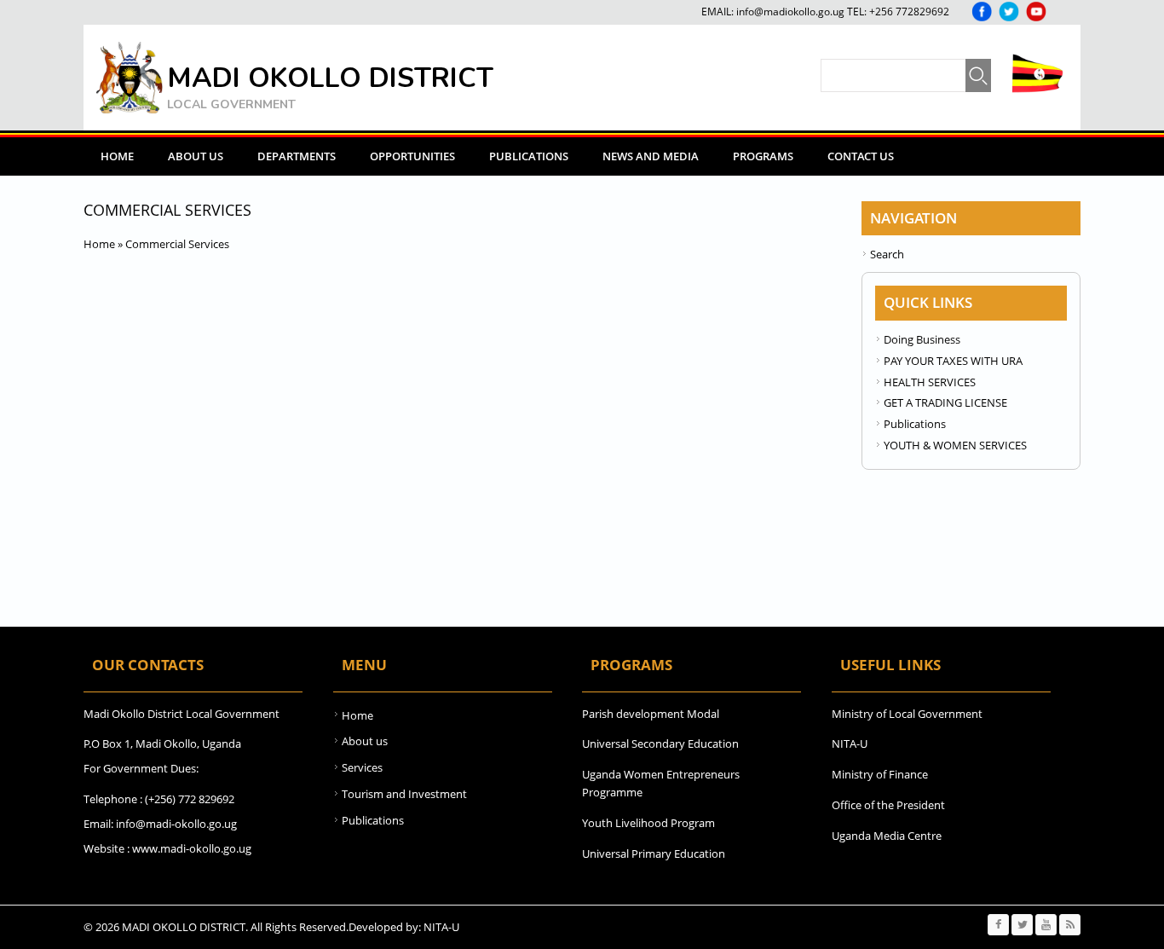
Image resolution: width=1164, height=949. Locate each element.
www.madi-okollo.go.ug (191, 848)
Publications (528, 156)
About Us (195, 156)
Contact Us (860, 156)
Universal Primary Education (653, 853)
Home (117, 156)
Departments (296, 156)
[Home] (129, 77)
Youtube (1036, 11)
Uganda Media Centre (887, 835)
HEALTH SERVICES (930, 382)
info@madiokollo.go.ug (790, 11)
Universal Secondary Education (660, 743)
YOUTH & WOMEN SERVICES (955, 445)
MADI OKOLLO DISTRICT (330, 78)
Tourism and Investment (404, 793)
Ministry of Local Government (907, 713)
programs (763, 156)
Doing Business (922, 339)
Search (887, 254)
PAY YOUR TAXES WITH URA (953, 360)
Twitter (1009, 11)
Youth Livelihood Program (648, 822)
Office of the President (888, 805)
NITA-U (849, 743)
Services (362, 767)
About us (365, 741)
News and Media (650, 156)
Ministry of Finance (880, 774)
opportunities (412, 156)
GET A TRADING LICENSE (945, 402)
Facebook (981, 11)
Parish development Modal (650, 713)
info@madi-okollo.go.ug (176, 823)
